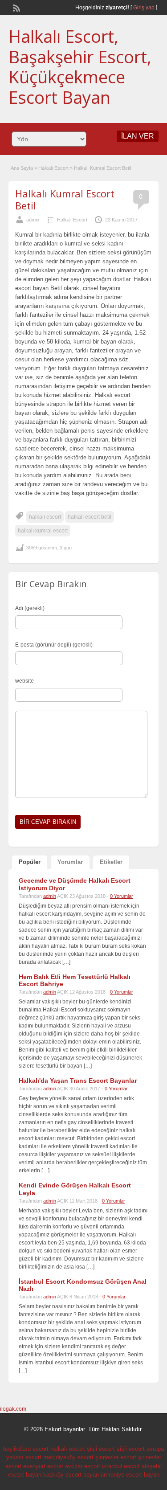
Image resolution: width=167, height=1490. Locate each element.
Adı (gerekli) (30, 608)
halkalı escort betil (89, 517)
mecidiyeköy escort (68, 1457)
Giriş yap (144, 7)
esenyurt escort (43, 1466)
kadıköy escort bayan (71, 1474)
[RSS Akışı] (15, 7)
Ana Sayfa (22, 168)
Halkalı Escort (53, 168)
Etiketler (111, 862)
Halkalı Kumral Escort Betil (64, 199)
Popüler (30, 862)
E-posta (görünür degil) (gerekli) (54, 645)
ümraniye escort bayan (130, 1474)
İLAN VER (137, 136)
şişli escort (101, 1448)
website (24, 681)
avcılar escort (82, 1466)
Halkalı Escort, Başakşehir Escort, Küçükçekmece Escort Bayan (79, 67)
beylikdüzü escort (26, 1448)
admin (32, 219)
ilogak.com (13, 1409)
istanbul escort (121, 1466)
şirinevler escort (115, 1457)
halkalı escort (45, 517)
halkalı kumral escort (43, 531)
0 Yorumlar (121, 896)
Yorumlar (70, 862)
